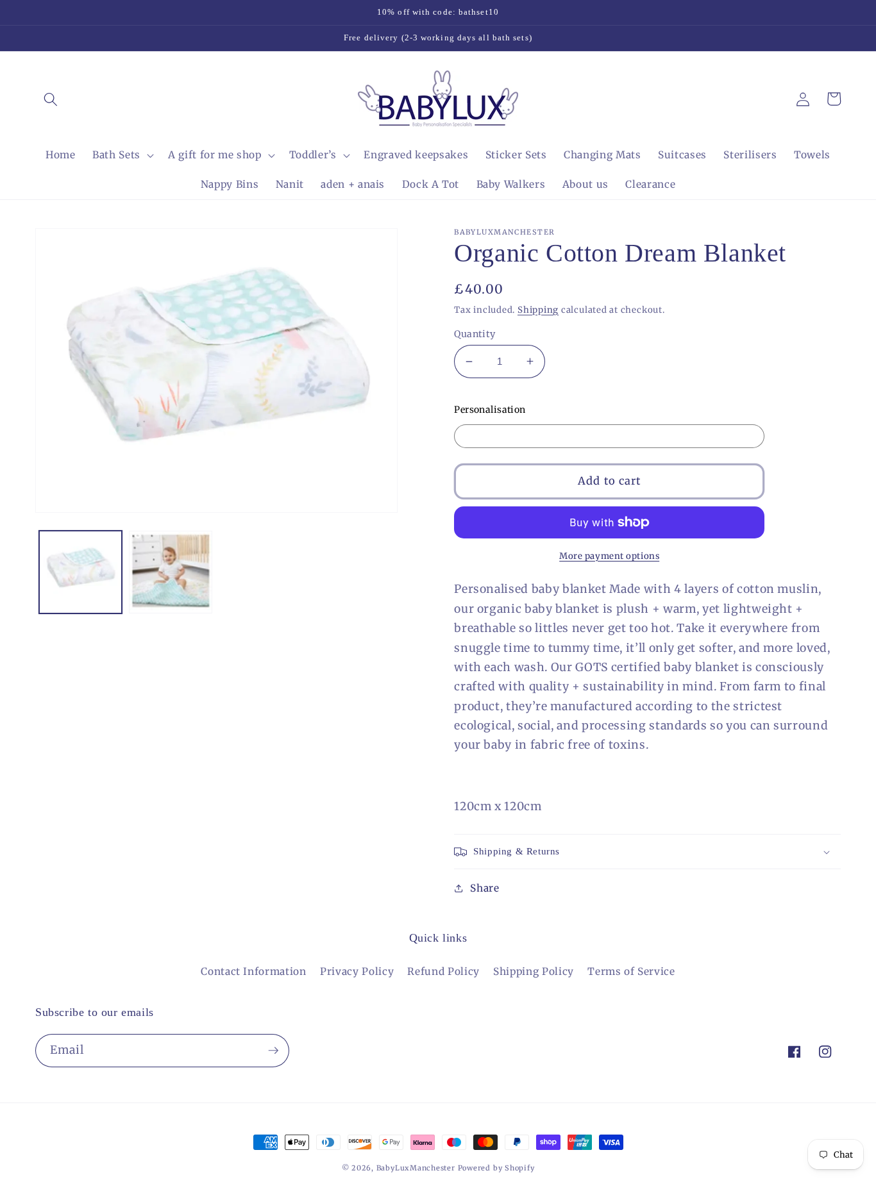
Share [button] (484, 888)
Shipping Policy (533, 971)
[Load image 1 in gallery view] (80, 571)
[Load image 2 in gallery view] (170, 571)
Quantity (475, 334)
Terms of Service (631, 971)
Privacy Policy (357, 971)
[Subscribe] (273, 1050)
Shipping (538, 309)
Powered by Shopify (496, 1167)
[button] (50, 98)
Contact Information (254, 971)
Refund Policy (443, 971)
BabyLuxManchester (417, 1167)
